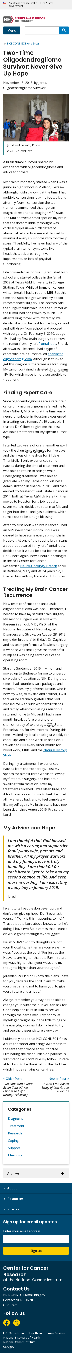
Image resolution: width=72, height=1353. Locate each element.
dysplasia (22, 228)
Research (15, 1133)
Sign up (36, 1251)
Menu (11, 30)
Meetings (15, 1155)
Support (14, 1148)
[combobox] (42, 30)
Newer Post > (59, 1078)
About (12, 1188)
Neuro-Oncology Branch (38, 566)
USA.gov (8, 1346)
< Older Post (12, 1078)
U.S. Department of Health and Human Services (34, 1333)
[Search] (64, 30)
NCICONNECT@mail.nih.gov (24, 1295)
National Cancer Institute (19, 1342)
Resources (15, 1199)
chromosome (59, 369)
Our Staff (10, 1305)
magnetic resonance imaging (25, 212)
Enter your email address (22, 1231)
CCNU (51, 724)
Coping (13, 1140)
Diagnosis (15, 1118)
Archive (13, 1173)
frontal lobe (47, 343)
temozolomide (35, 450)
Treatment (16, 1126)
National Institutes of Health (21, 1337)
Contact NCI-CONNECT (20, 1300)
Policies (13, 1209)
